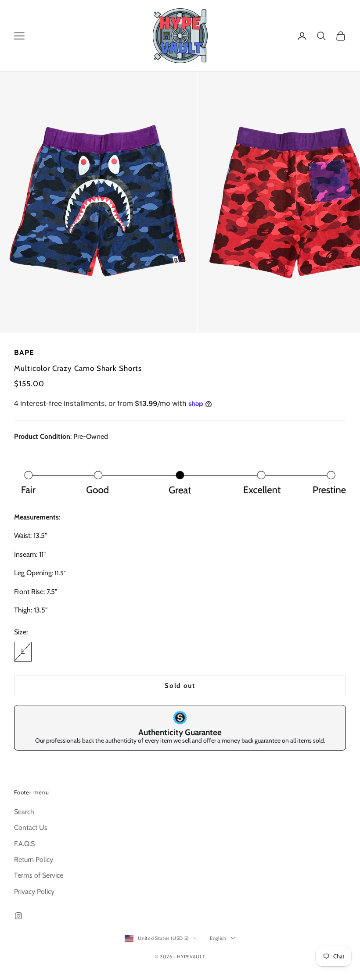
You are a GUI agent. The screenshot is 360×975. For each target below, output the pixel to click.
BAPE (24, 352)
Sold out (180, 686)
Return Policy (33, 859)
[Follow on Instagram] (18, 915)
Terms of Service (38, 875)
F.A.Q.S (24, 844)
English (218, 938)
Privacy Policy (34, 891)
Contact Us (30, 827)
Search (24, 812)
